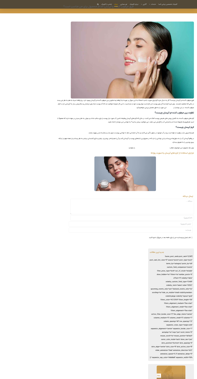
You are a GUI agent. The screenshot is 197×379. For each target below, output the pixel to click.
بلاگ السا (170, 108)
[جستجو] (98, 4)
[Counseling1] (171, 367)
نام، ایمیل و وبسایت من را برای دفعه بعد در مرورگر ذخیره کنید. (170, 237)
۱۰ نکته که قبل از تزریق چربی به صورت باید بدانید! (152, 148)
